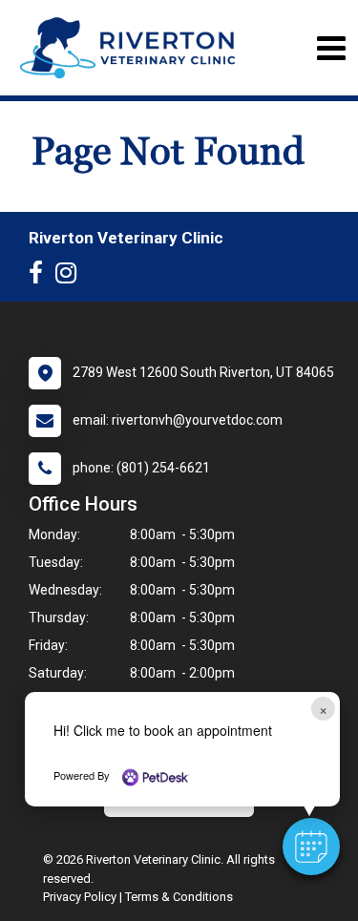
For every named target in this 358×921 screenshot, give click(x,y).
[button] (311, 846)
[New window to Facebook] (41, 276)
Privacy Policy (79, 897)
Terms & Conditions (179, 897)
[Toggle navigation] (330, 48)
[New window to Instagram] (70, 276)
